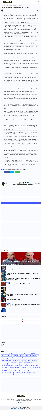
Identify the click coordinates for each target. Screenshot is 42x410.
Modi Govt (3, 365)
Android (38, 367)
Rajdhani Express (33, 370)
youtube (31, 321)
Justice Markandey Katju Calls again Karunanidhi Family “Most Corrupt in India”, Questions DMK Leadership (23, 305)
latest (8, 355)
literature (21, 355)
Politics (10, 360)
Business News (24, 358)
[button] (38, 1)
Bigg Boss (30, 365)
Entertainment (4, 355)
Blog (36, 362)
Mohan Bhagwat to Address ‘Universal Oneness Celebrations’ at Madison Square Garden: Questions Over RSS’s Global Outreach (23, 289)
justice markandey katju (29, 353)
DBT (34, 365)
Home (2, 5)
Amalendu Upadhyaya (23, 182)
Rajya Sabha (4, 372)
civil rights (23, 372)
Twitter (11, 321)
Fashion (17, 370)
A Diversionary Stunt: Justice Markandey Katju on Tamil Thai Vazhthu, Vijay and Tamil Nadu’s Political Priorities (23, 279)
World (3, 363)
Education (18, 357)
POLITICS (12, 353)
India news (26, 355)
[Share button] (22, 172)
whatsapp (32, 319)
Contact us (20, 407)
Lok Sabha (12, 367)
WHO (14, 357)
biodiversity (18, 372)
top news (37, 355)
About (17, 407)
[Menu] (1, 2)
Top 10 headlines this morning (33, 358)
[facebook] (18, 402)
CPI (2, 370)
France (37, 365)
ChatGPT (5, 370)
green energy (32, 372)
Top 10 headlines (16, 360)
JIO (28, 370)
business (20, 365)
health (18, 169)
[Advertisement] (8, 213)
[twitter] (20, 402)
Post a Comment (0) (21, 203)
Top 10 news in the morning (31, 357)
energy (9, 363)
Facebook (13, 370)
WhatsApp (16, 365)
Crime (3, 362)
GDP (2, 367)
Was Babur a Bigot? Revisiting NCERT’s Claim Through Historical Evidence (22, 283)
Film (12, 363)
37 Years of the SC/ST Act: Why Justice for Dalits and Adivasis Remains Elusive (23, 309)
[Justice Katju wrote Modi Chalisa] (3, 299)
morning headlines (5, 360)
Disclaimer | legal (26, 407)
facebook (12, 319)
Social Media (36, 353)
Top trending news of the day (7, 357)
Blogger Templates (18, 408)
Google (25, 370)
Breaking (21, 360)
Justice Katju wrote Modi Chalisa (13, 299)
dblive (28, 372)
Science (29, 360)
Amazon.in (25, 365)
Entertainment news (25, 362)
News (4, 5)
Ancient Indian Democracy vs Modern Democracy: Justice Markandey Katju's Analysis (22, 274)
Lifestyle (28, 363)
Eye (9, 370)
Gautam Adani (6, 367)
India (21, 169)
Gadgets (21, 370)
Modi (25, 360)
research (34, 367)
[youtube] (21, 402)
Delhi (6, 363)
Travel (14, 372)
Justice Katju (21, 353)
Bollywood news (34, 360)
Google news (23, 357)
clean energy (24, 367)
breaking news (32, 355)
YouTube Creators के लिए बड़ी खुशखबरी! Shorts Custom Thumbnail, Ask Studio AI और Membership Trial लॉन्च (23, 295)
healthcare (29, 367)
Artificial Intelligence (8, 362)
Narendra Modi (4, 358)
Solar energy (9, 372)
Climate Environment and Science (10, 169)
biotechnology (17, 367)
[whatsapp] (23, 402)
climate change (10, 358)
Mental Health (33, 363)
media (20, 362)
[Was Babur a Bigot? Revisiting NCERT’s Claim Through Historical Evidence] (3, 284)
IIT (20, 363)
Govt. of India (17, 363)
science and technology (15, 355)
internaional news (17, 358)
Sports (17, 353)
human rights (15, 362)
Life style (24, 363)
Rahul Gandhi (32, 362)
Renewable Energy (9, 365)
